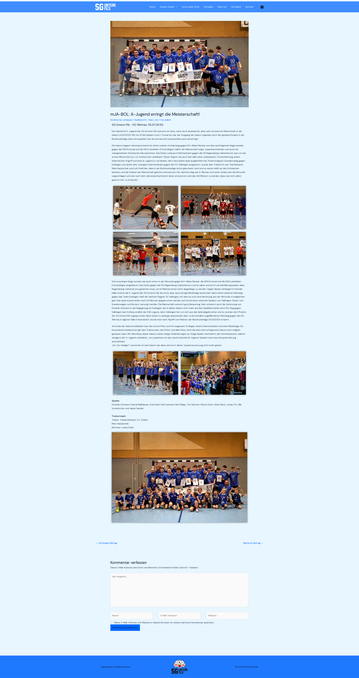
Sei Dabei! (236, 6)
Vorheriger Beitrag (106, 543)
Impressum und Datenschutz (115, 666)
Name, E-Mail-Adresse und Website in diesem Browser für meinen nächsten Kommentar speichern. (164, 622)
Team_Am (153, 119)
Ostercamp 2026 (190, 6)
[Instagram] (262, 7)
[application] (175, 7)
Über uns (222, 6)
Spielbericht (141, 119)
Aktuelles (208, 6)
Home (152, 6)
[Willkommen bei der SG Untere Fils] (105, 6)
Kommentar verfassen (121, 119)
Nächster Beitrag (253, 543)
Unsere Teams (167, 6)
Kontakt (250, 6)
